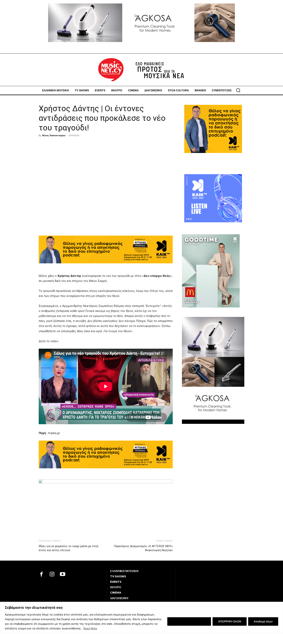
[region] (141, 618)
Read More (90, 628)
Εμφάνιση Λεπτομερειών (189, 621)
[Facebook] (41, 574)
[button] (238, 90)
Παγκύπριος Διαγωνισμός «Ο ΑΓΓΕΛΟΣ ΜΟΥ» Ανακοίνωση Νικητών (143, 548)
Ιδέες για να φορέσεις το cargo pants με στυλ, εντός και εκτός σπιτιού (69, 548)
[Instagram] (52, 574)
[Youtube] (62, 574)
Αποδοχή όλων (263, 621)
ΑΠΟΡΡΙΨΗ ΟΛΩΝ (229, 621)
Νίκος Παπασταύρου (53, 135)
